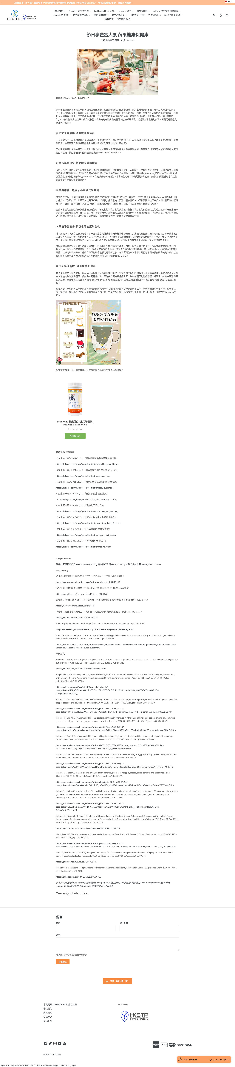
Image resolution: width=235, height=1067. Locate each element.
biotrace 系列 (127, 10)
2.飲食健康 (125, 882)
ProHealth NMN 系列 (105, 10)
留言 (58, 935)
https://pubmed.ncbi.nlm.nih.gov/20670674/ (76, 861)
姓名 (58, 923)
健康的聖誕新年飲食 (66, 564)
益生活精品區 (120, 14)
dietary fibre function (151, 564)
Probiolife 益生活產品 (80, 10)
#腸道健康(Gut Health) (73, 882)
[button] (230, 1)
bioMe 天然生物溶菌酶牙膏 (167, 10)
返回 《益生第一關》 (119, 981)
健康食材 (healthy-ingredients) (146, 882)
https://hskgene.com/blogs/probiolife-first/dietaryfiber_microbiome (87, 464)
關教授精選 (144, 10)
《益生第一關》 (137, 15)
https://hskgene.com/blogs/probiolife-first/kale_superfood (83, 476)
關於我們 (61, 10)
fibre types (122, 564)
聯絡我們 (47, 1008)
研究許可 (47, 1020)
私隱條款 (47, 1016)
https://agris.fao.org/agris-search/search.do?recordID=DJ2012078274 (88, 828)
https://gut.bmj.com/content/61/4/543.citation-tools (81, 668)
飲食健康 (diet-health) (102, 886)
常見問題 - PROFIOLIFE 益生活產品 (60, 1004)
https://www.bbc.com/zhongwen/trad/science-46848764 (82, 594)
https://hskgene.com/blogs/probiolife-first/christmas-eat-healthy (86, 499)
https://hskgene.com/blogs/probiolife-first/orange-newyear (83, 546)
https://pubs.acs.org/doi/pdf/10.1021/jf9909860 (78, 876)
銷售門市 (109, 19)
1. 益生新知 (114, 882)
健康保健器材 (101, 14)
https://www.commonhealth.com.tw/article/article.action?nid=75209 (88, 582)
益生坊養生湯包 (82, 14)
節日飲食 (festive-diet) (80, 886)
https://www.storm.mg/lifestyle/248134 (75, 605)
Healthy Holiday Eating (86, 564)
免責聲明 (47, 1012)
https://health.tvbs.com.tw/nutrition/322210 (77, 617)
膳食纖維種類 (104, 564)
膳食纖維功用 (134, 564)
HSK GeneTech (55, 1055)
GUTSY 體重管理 (173, 14)
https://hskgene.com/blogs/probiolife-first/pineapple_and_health (86, 535)
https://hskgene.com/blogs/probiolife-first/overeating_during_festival (88, 523)
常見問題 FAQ (123, 19)
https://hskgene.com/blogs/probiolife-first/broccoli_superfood (84, 487)
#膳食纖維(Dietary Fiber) (96, 882)
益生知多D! (155, 14)
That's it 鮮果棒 (62, 14)
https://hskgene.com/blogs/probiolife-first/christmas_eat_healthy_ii (87, 511)
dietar (114, 564)
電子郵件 (124, 923)
